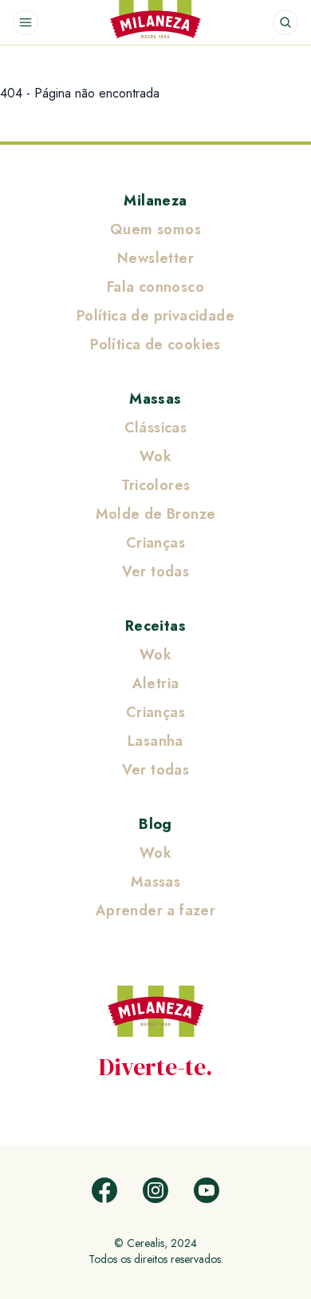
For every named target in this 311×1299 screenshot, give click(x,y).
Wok (155, 456)
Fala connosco (155, 287)
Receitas (155, 626)
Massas (155, 399)
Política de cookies (155, 344)
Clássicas (155, 427)
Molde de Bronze (156, 514)
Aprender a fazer (155, 910)
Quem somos (155, 229)
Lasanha (155, 741)
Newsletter (155, 258)
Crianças (155, 542)
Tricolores (156, 485)
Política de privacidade (155, 315)
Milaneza (155, 200)
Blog (155, 824)
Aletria (155, 683)
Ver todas (156, 571)
